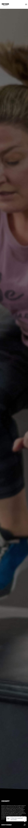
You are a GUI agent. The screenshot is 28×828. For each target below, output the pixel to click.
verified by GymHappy (15, 825)
